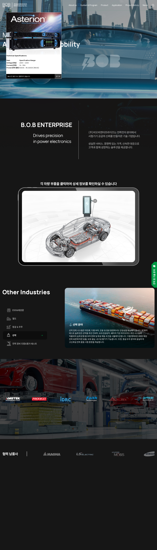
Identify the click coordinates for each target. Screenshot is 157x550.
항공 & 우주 (27, 327)
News (145, 5)
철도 (27, 318)
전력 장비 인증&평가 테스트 (27, 343)
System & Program (88, 5)
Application (117, 5)
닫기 (57, 76)
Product (104, 5)
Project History (132, 5)
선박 (27, 335)
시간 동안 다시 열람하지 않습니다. (18, 76)
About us (73, 5)
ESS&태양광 (27, 310)
